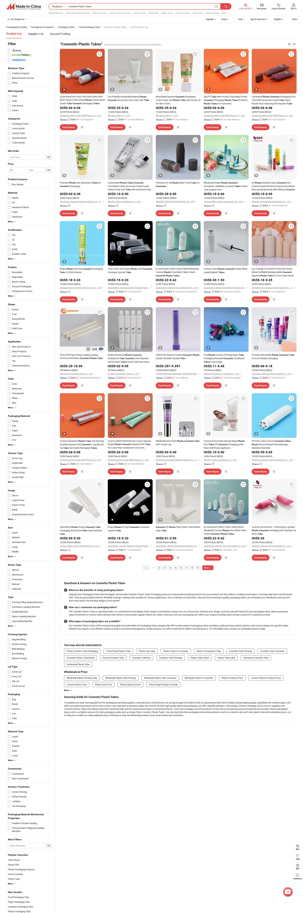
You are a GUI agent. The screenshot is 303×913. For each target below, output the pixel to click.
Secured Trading (60, 34)
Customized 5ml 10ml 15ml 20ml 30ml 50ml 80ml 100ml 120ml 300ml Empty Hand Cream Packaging (82, 100)
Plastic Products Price (232, 677)
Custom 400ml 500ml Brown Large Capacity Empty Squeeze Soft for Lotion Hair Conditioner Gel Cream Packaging (129, 444)
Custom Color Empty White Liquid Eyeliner (225, 270)
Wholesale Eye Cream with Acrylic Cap (178, 442)
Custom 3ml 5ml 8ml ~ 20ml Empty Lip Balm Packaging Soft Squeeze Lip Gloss (274, 530)
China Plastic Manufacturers (78, 13)
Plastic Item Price (103, 684)
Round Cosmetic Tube (113, 657)
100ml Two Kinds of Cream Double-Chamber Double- (177, 356)
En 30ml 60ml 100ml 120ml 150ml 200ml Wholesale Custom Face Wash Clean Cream (225, 530)
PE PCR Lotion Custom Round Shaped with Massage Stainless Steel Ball (271, 444)
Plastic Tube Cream (199, 657)
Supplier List (36, 34)
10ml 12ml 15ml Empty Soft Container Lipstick (130, 270)
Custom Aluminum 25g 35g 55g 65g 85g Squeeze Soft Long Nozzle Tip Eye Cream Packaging (82, 444)
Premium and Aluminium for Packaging (80, 184)
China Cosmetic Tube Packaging (82, 651)
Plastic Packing (212, 13)
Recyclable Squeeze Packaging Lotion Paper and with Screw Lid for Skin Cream (178, 100)
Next (206, 567)
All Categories (17, 19)
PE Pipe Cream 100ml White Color (178, 528)
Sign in (293, 8)
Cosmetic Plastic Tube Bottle (80, 657)
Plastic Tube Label (226, 657)
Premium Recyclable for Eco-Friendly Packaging (273, 356)
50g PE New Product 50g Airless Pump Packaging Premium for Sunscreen (226, 100)
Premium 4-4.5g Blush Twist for (178, 184)
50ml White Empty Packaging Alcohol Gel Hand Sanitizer (81, 530)
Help (240, 19)
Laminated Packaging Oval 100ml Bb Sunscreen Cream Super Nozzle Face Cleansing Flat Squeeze (273, 100)
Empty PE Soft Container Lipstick (128, 528)
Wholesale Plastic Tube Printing (120, 677)
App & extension (258, 19)
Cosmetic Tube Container (272, 651)
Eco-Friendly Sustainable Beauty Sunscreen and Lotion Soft (128, 98)
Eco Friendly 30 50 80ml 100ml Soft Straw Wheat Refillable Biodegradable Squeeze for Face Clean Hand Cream (272, 272)
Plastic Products (99, 13)
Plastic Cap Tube (147, 651)
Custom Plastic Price (77, 684)
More (66, 690)
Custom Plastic (139, 13)
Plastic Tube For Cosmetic (175, 651)
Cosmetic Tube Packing (240, 651)
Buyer (224, 19)
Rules (294, 19)
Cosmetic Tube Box (141, 657)
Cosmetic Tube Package (170, 657)
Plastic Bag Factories (130, 684)
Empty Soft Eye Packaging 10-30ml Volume (81, 270)
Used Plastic (198, 13)
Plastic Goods (167, 13)
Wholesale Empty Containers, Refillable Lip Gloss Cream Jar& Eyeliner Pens (225, 186)
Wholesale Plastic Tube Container (160, 677)
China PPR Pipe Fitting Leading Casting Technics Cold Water (81, 356)
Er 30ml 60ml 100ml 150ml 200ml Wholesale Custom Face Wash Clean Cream (177, 272)
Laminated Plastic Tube (78, 664)
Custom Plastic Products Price (266, 677)
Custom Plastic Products (119, 13)
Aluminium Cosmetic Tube (256, 657)
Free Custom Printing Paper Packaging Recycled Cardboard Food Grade (224, 358)
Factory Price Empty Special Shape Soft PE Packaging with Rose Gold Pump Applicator (224, 444)
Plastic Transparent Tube (209, 651)
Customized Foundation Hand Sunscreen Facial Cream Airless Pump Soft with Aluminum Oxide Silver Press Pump (130, 186)
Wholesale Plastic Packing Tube (82, 677)
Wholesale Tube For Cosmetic (199, 677)
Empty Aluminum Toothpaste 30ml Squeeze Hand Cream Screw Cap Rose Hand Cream (128, 358)
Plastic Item (154, 13)
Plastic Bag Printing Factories (163, 684)
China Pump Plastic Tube (118, 651)
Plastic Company (182, 13)
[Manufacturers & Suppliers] (23, 6)
